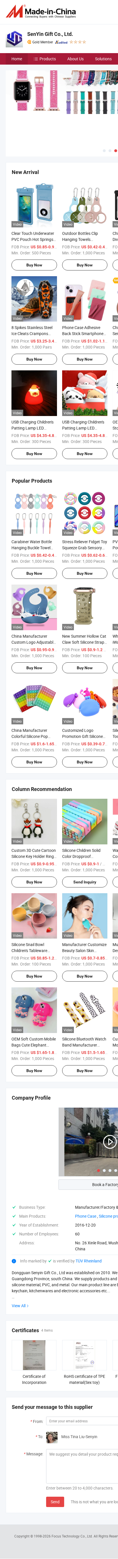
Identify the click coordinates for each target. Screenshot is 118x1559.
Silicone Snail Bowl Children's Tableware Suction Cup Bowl (29, 950)
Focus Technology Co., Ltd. (73, 1536)
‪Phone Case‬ (85, 1216)
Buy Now (34, 265)
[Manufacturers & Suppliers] (42, 11)
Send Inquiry (84, 882)
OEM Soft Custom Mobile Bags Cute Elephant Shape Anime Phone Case (34, 1045)
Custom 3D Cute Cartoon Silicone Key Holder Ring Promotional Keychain (33, 856)
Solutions (103, 58)
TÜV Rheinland (89, 1261)
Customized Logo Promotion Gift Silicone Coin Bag (82, 736)
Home (16, 58)
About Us (75, 58)
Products (48, 58)
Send (55, 1501)
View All (18, 1305)
